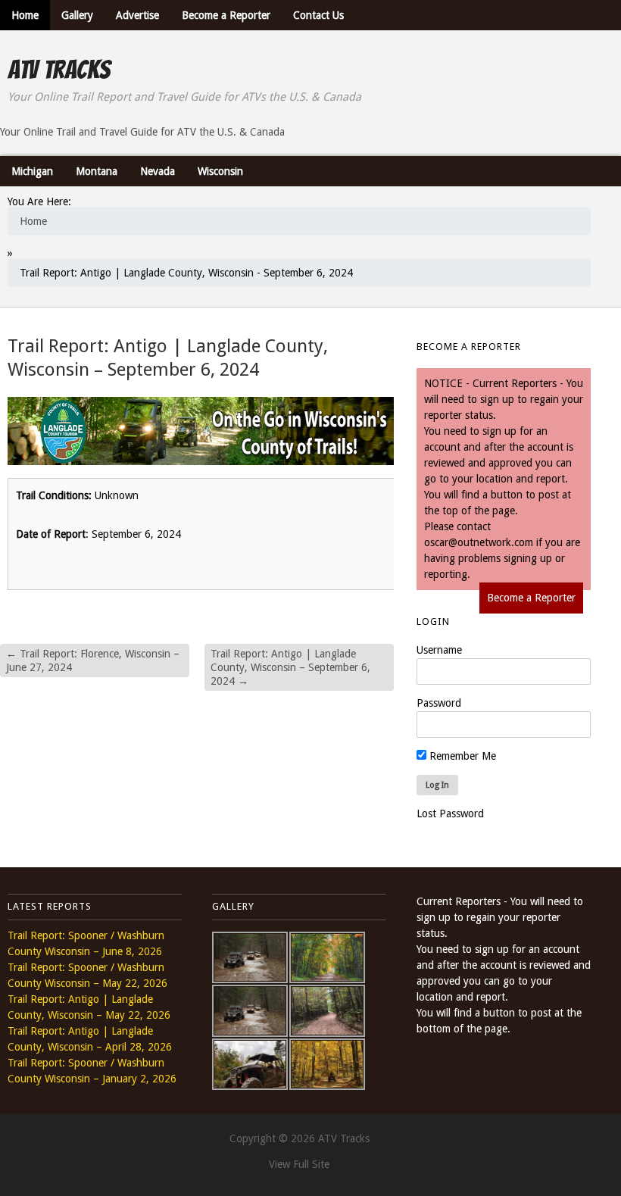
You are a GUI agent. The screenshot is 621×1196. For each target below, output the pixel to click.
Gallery (77, 15)
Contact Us (318, 15)
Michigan (32, 171)
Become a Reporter (226, 15)
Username (439, 650)
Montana (96, 171)
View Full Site (299, 1164)
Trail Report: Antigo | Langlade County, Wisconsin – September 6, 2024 (290, 667)
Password (439, 703)
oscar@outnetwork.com (478, 542)
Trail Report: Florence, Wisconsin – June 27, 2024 (92, 660)
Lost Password (450, 813)
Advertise (137, 15)
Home (25, 15)
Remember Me (461, 756)
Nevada (157, 171)
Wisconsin (220, 171)
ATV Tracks (59, 70)
